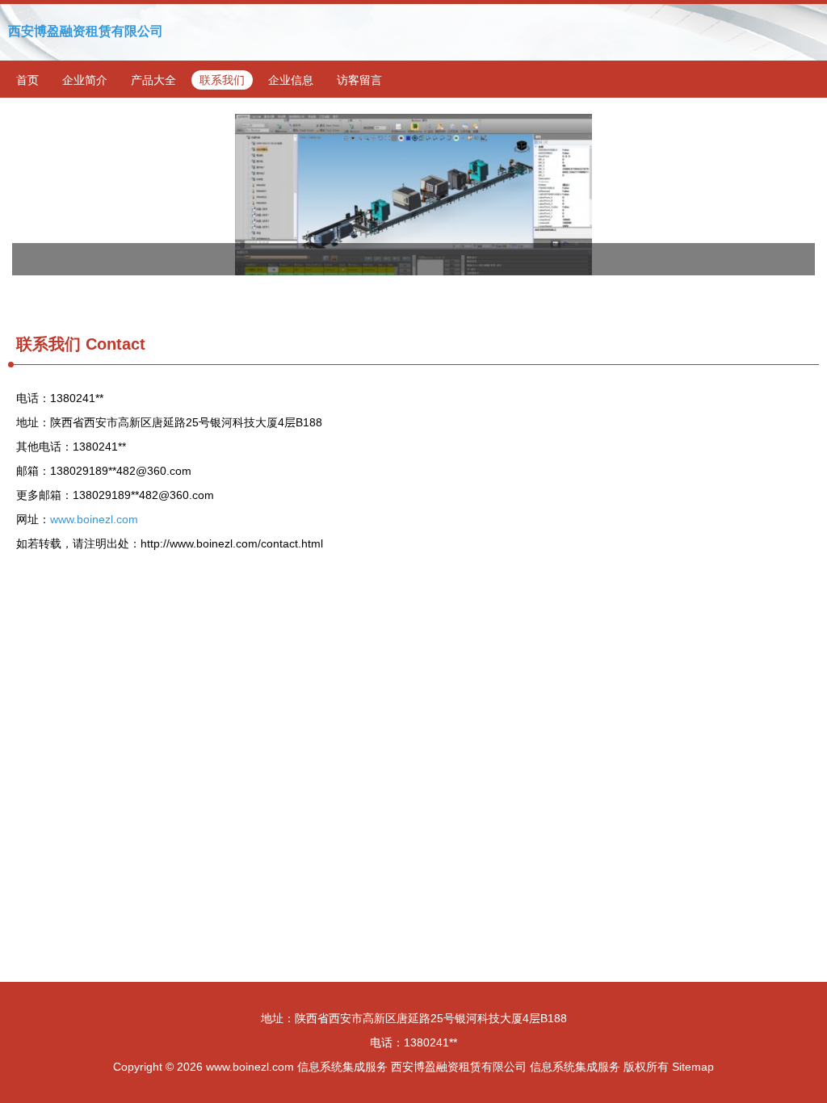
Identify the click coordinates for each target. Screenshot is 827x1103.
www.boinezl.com (94, 519)
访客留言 (359, 79)
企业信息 (290, 79)
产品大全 (153, 79)
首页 (27, 79)
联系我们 (222, 79)
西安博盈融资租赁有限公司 (85, 31)
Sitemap (693, 1066)
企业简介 (84, 79)
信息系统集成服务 (342, 1066)
